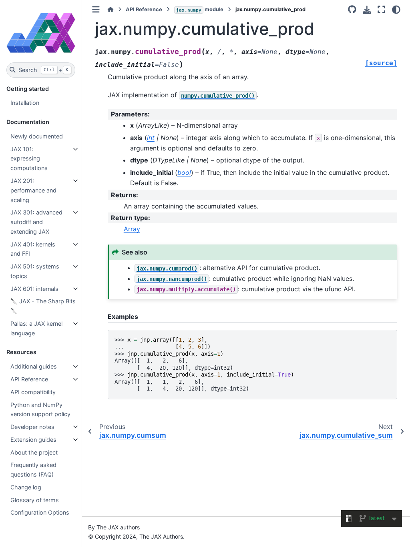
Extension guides (33, 439)
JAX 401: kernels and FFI (32, 249)
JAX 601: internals (34, 288)
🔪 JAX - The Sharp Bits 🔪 (43, 306)
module (199, 9)
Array (132, 229)
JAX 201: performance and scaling (33, 190)
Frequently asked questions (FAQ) (33, 469)
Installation (24, 102)
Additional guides (33, 366)
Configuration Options (39, 512)
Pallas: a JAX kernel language (36, 328)
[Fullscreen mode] (381, 9)
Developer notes (32, 426)
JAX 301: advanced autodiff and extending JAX (36, 222)
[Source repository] (352, 9)
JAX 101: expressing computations (29, 159)
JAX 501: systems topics (34, 271)
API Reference (29, 379)
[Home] (110, 9)
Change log (25, 487)
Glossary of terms (34, 500)
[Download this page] (367, 10)
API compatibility (33, 392)
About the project (34, 452)
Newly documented (36, 136)
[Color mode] (396, 9)
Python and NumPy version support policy (40, 409)
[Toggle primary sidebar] (95, 9)
